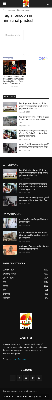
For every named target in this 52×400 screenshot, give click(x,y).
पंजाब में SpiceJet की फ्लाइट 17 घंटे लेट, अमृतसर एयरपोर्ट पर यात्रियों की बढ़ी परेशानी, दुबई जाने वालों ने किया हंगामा (33, 106)
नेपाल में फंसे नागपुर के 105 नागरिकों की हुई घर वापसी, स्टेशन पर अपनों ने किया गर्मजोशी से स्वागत (34, 119)
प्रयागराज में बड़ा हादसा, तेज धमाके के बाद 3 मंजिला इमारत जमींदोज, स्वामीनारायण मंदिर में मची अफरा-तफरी (33, 235)
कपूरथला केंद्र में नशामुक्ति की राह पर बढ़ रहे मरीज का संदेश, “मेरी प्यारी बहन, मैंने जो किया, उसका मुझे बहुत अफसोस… (33, 133)
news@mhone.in (20, 359)
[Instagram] (19, 378)
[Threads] (39, 378)
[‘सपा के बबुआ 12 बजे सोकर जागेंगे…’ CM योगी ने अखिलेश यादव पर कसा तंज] (10, 250)
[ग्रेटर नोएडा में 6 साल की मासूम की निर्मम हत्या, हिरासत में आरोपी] (10, 223)
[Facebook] (12, 378)
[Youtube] (32, 378)
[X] (26, 378)
